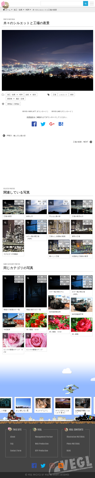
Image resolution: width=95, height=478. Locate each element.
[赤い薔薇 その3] (28, 316)
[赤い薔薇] (73, 320)
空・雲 (41, 204)
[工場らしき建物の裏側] (51, 222)
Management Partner (44, 437)
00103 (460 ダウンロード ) (62, 111)
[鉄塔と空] (28, 202)
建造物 (9, 98)
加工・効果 (11, 94)
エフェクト (42, 224)
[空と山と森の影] (51, 202)
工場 (54, 94)
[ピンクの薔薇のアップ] (28, 336)
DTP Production (41, 450)
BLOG (69, 450)
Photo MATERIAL (73, 443)
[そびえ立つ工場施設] (5, 222)
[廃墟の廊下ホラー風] (28, 278)
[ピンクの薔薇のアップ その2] (5, 336)
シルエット (63, 94)
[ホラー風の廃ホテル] (51, 278)
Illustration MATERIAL (76, 437)
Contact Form (15, 450)
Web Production (42, 443)
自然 (27, 94)
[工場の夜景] (5, 202)
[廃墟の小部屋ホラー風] (5, 278)
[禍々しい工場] (51, 242)
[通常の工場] (73, 222)
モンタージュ (64, 241)
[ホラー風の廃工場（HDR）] (28, 222)
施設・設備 (20, 98)
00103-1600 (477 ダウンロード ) (35, 111)
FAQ (11, 443)
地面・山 (65, 297)
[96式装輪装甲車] (73, 300)
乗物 (65, 299)
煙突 (71, 94)
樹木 (34, 94)
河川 (87, 206)
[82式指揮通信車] (51, 298)
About (12, 437)
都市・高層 (87, 241)
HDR (21, 94)
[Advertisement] (47, 166)
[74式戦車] (5, 316)
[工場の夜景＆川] (73, 202)
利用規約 (30, 117)
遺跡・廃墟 (42, 221)
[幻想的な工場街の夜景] (73, 242)
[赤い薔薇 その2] (51, 318)
